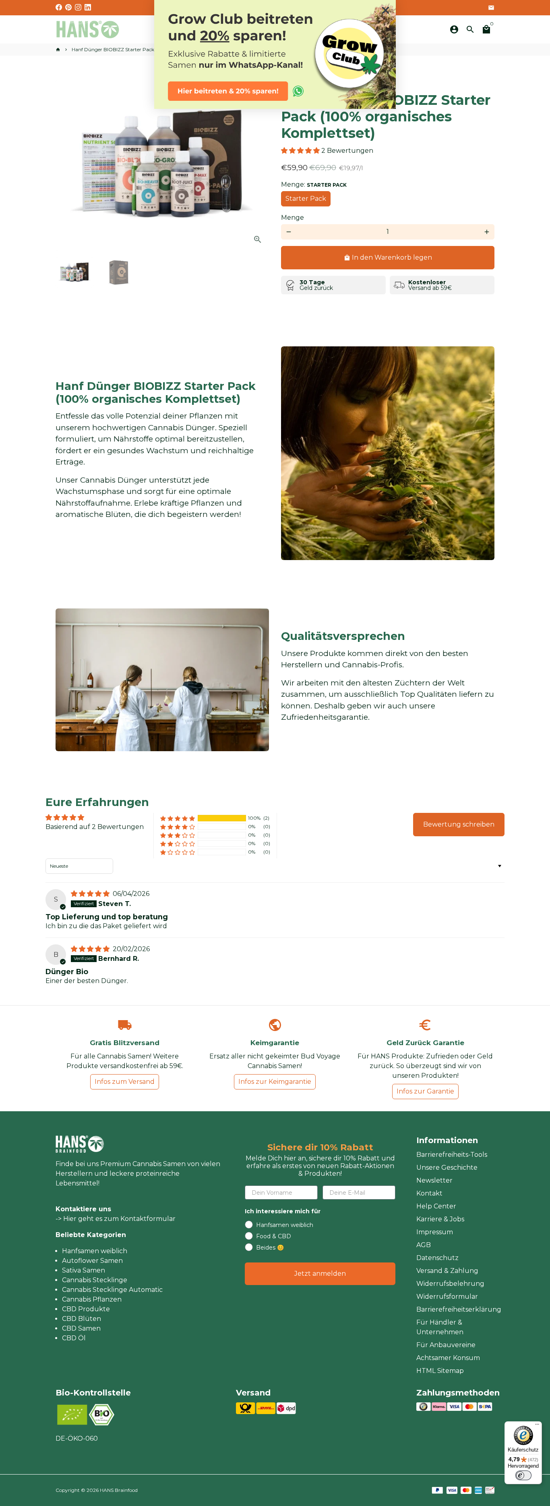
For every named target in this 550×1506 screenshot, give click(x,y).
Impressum (434, 1232)
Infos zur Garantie (425, 1091)
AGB (423, 1245)
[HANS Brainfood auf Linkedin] (88, 7)
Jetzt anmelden (320, 1273)
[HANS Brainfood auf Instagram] (78, 7)
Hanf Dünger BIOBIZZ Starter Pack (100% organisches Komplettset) (151, 49)
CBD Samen (81, 1328)
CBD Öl (74, 1338)
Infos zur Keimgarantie (274, 1081)
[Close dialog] (385, 10)
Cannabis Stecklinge (94, 1280)
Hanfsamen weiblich (94, 1251)
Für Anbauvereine (446, 1345)
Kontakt (429, 1193)
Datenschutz (437, 1258)
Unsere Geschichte (447, 1167)
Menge (292, 217)
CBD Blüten (81, 1319)
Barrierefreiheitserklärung (458, 1309)
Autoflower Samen (92, 1260)
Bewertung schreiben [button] (458, 824)
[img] (91, 894)
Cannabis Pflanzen (92, 1299)
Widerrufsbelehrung (450, 1283)
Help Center (436, 1206)
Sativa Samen (83, 1270)
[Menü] (537, 1426)
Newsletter (434, 1180)
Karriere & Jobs (440, 1219)
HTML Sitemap (440, 1371)
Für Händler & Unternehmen (439, 1327)
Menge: (314, 184)
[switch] (523, 1475)
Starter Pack (305, 198)
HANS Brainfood (119, 1490)
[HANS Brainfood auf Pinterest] (68, 7)
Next (258, 165)
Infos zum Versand (125, 1081)
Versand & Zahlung (447, 1271)
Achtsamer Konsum (448, 1358)
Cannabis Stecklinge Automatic (112, 1290)
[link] (275, 54)
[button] (301, 150)
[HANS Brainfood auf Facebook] (59, 7)
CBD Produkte (86, 1309)
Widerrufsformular (447, 1296)
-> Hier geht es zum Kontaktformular (116, 1219)
